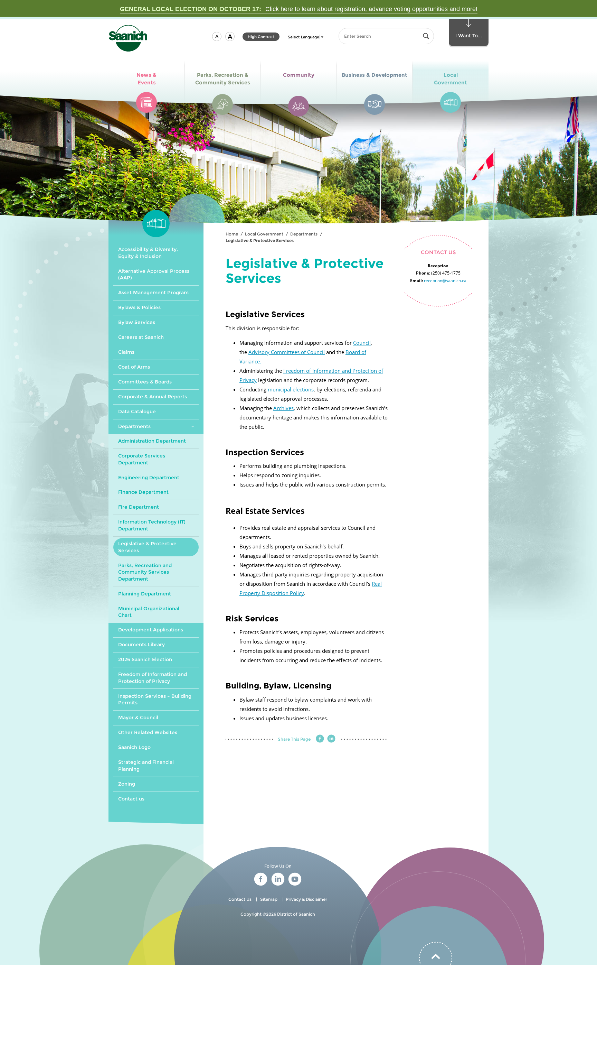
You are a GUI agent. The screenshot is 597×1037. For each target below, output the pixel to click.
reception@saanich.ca (445, 281)
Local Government (264, 234)
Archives (283, 408)
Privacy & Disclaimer (306, 899)
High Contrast (261, 37)
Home (232, 234)
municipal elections (291, 389)
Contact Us (240, 899)
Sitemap (268, 899)
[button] (216, 36)
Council (362, 342)
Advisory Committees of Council (286, 352)
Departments (304, 234)
